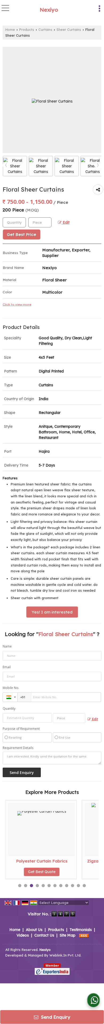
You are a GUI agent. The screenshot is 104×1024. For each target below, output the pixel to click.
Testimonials (81, 929)
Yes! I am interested (52, 612)
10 (72, 885)
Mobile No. (11, 688)
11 (78, 885)
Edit (66, 222)
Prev (6, 165)
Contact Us (44, 935)
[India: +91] (10, 697)
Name (7, 646)
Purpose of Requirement (21, 729)
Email (7, 667)
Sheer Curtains (69, 29)
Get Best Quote (22, 871)
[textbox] (39, 222)
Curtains (45, 29)
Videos (23, 935)
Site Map (67, 935)
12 (84, 885)
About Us (34, 929)
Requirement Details (18, 748)
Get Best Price (21, 234)
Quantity (9, 708)
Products (26, 29)
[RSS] (84, 935)
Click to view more (17, 304)
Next (97, 165)
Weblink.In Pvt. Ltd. (65, 955)
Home (10, 29)
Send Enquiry (55, 1017)
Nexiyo (49, 9)
